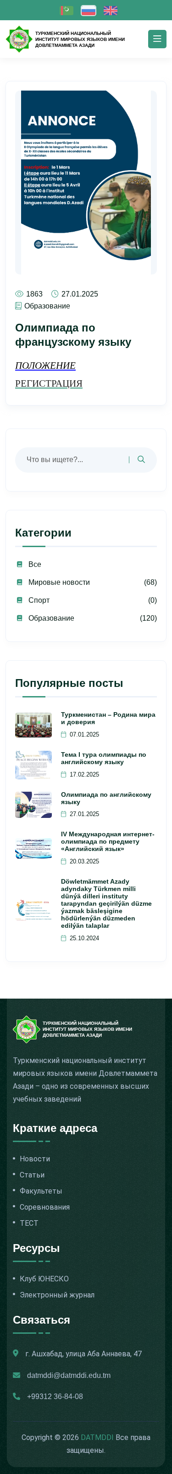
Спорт (39, 600)
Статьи (32, 1175)
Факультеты (41, 1191)
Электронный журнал (57, 1295)
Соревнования (45, 1207)
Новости (35, 1159)
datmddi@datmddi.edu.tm (69, 1375)
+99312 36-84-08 (55, 1396)
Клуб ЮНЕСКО (44, 1279)
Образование (51, 618)
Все (34, 564)
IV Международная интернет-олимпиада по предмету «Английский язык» (108, 841)
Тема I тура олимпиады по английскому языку (103, 758)
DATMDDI (97, 1437)
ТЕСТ (29, 1223)
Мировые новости (59, 582)
